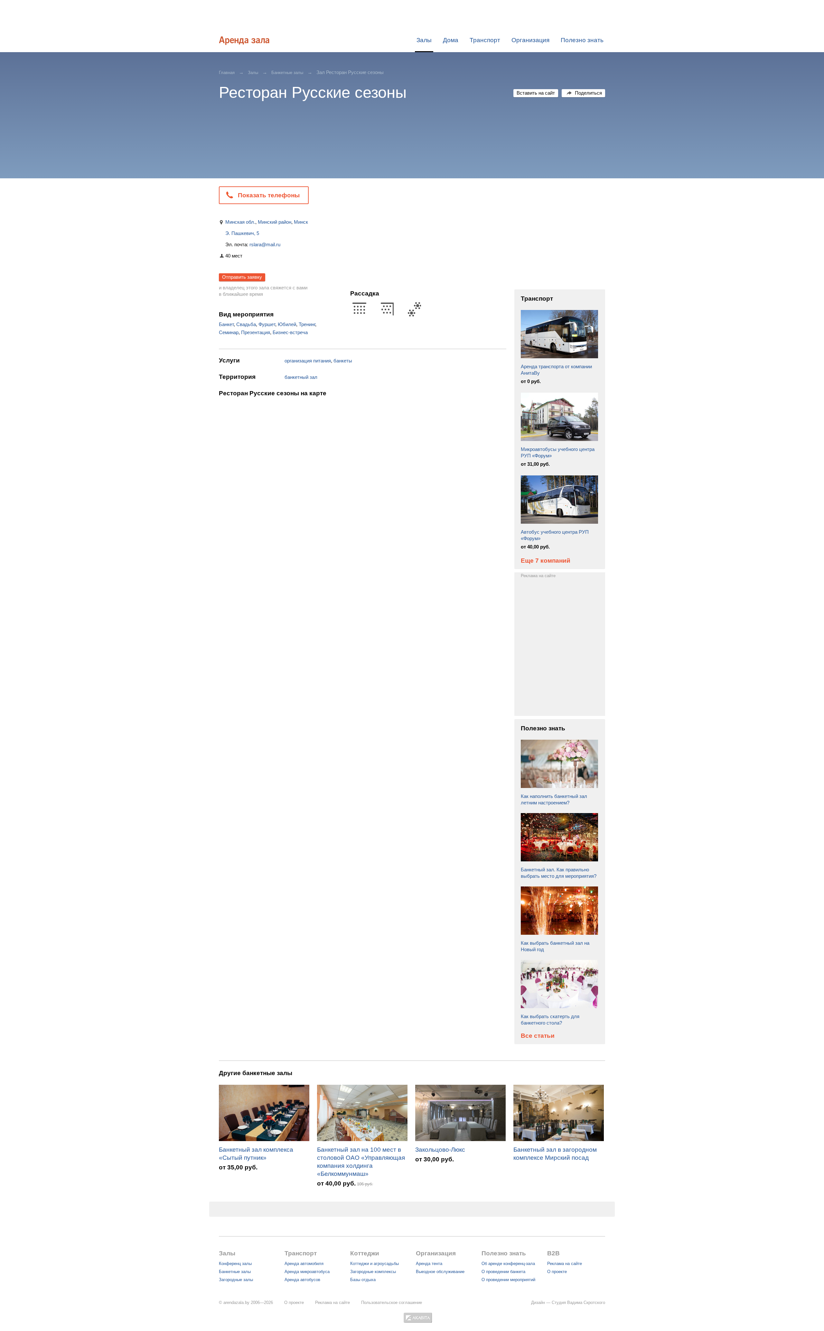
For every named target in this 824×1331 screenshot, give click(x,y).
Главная (227, 72)
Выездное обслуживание (440, 1271)
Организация (530, 40)
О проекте (557, 1271)
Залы (424, 40)
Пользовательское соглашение (391, 1302)
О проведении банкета (503, 1271)
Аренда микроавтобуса (307, 1271)
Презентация (255, 332)
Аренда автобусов (302, 1279)
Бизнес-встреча (290, 332)
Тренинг (307, 324)
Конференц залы (235, 1263)
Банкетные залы (287, 72)
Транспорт (485, 40)
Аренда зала (244, 40)
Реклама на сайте (538, 575)
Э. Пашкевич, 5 (242, 233)
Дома (450, 40)
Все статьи (538, 1035)
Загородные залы (236, 1279)
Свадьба (246, 324)
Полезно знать (582, 40)
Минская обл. (240, 222)
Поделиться (588, 93)
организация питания (308, 360)
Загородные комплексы (373, 1271)
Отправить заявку (242, 277)
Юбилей (287, 324)
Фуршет (266, 324)
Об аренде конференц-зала (508, 1263)
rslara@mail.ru (264, 244)
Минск (301, 222)
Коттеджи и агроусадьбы (374, 1263)
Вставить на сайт (536, 93)
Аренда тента (429, 1263)
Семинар (229, 332)
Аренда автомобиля (304, 1263)
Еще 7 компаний (545, 560)
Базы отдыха (363, 1279)
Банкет (226, 324)
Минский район (274, 222)
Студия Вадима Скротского (578, 1302)
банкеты (342, 360)
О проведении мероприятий (508, 1279)
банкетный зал (301, 377)
